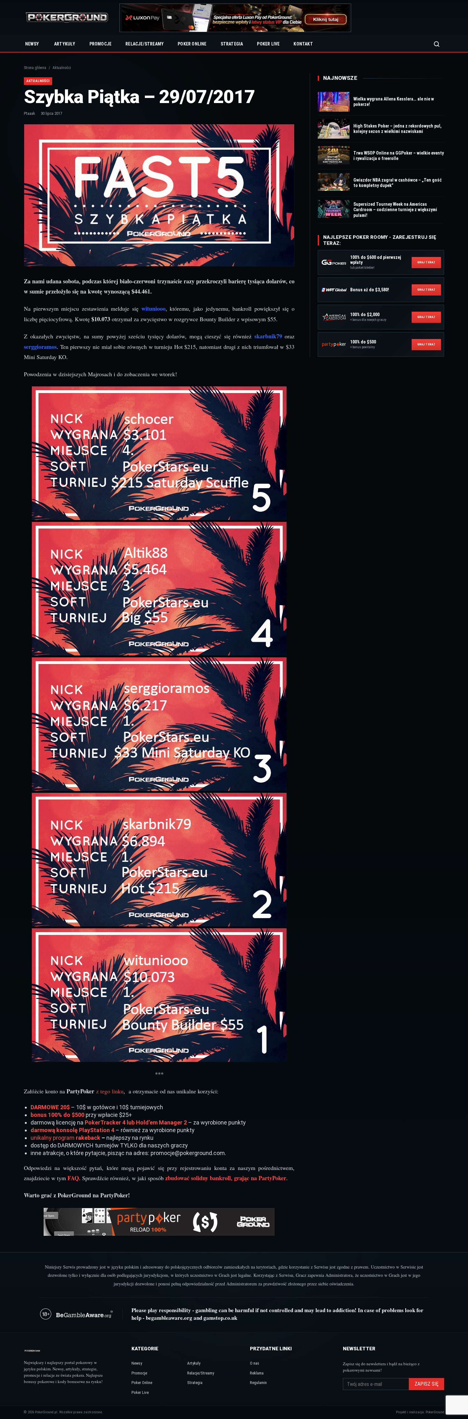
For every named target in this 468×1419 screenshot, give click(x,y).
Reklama (257, 1373)
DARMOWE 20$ (50, 1107)
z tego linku (110, 1091)
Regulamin (258, 1382)
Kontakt (303, 43)
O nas (254, 1363)
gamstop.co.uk (220, 1318)
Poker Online (192, 43)
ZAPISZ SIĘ (426, 1384)
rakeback (88, 1137)
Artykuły (64, 43)
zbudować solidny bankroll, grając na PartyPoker (225, 1178)
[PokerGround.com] (67, 18)
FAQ (73, 1178)
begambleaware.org (169, 1318)
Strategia (232, 43)
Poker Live (268, 43)
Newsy (32, 43)
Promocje (100, 43)
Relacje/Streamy (144, 43)
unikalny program (53, 1137)
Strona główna (35, 68)
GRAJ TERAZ (426, 262)
